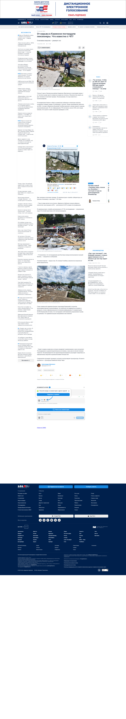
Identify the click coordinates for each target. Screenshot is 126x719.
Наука (59, 505)
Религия (77, 507)
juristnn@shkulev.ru (51, 565)
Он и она (77, 493)
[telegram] (40, 520)
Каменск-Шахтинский (49, 370)
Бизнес (41, 495)
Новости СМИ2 (41, 427)
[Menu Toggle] (18, 23)
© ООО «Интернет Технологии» (41, 570)
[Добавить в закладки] (79, 47)
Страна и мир (94, 498)
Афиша (52, 19)
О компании (21, 498)
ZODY (70, 19)
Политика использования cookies (71, 562)
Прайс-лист (21, 495)
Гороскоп (57, 19)
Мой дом (60, 503)
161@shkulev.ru (34, 564)
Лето (59, 500)
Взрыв (39, 370)
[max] (51, 520)
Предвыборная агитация (24, 507)
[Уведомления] (104, 23)
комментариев (45, 47)
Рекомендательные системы (70, 564)
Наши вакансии (22, 503)
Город (40, 500)
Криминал (60, 495)
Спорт (92, 493)
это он (42, 399)
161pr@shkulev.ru (83, 558)
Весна (40, 498)
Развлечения (78, 505)
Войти (42, 418)
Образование (61, 510)
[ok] (47, 520)
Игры (74, 19)
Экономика (94, 503)
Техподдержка (21, 505)
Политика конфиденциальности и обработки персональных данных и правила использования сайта (85, 567)
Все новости (26, 32)
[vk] (44, 520)
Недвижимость (22, 19)
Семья (76, 510)
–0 (83, 396)
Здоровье (41, 510)
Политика (77, 498)
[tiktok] (59, 520)
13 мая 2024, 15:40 (41, 43)
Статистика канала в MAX (24, 510)
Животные (41, 507)
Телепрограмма (44, 19)
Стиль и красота (95, 495)
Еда (40, 505)
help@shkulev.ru (27, 566)
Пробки (63, 23)
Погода (37, 19)
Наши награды (21, 500)
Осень (76, 495)
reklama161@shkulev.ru (93, 554)
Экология (93, 500)
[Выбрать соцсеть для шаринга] (83, 47)
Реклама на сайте (22, 493)
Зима (59, 493)
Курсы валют (64, 19)
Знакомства (30, 19)
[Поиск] (100, 23)
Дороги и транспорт (44, 503)
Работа (76, 503)
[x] (55, 520)
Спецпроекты (94, 505)
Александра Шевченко (48, 364)
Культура (60, 498)
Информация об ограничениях (70, 560)
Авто (40, 493)
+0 (79, 396)
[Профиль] (107, 23)
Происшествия (78, 500)
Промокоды (80, 19)
